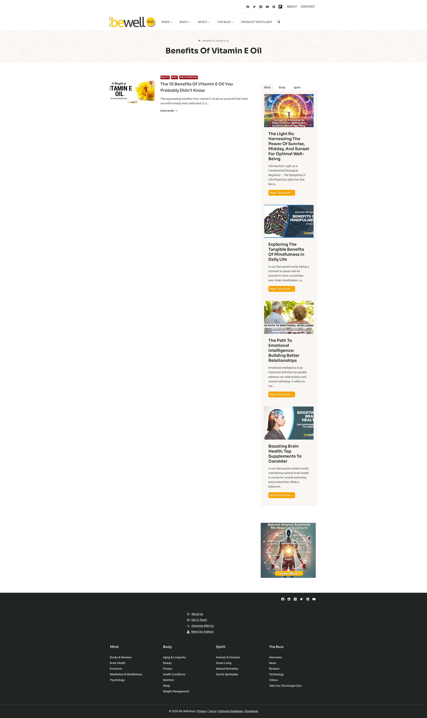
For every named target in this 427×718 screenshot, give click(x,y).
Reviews (274, 669)
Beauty (165, 77)
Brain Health (117, 663)
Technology (276, 674)
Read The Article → (282, 193)
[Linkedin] (289, 599)
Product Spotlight (256, 22)
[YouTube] (267, 7)
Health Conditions (174, 674)
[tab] (267, 87)
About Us (197, 614)
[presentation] (132, 91)
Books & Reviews (121, 657)
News (272, 663)
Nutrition (168, 680)
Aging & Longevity (174, 657)
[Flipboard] (280, 7)
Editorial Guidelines (231, 711)
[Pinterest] (274, 7)
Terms (212, 711)
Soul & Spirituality (227, 674)
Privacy (201, 711)
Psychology (117, 680)
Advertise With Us (202, 626)
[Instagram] (261, 7)
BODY (174, 77)
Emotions (116, 669)
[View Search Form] (279, 22)
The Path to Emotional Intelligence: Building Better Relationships (283, 350)
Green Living (224, 663)
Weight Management (176, 691)
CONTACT (308, 6)
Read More (169, 111)
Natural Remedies (227, 669)
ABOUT (292, 6)
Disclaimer (251, 711)
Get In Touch (199, 620)
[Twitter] (254, 7)
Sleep (166, 686)
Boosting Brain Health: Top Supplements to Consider (284, 454)
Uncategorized (188, 77)
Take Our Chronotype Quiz (285, 686)
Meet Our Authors (202, 632)
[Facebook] (248, 7)
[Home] (199, 41)
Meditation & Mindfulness (126, 674)
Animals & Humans (228, 657)
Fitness (167, 669)
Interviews (275, 657)
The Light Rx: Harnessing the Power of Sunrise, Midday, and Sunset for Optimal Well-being (288, 146)
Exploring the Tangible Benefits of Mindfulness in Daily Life (286, 252)
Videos (273, 680)
